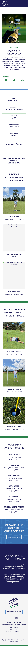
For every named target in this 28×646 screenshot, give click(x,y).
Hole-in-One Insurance (14, 632)
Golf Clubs (14, 629)
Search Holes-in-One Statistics (14, 625)
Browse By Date (14, 537)
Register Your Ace (14, 622)
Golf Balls (14, 627)
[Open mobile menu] (25, 3)
